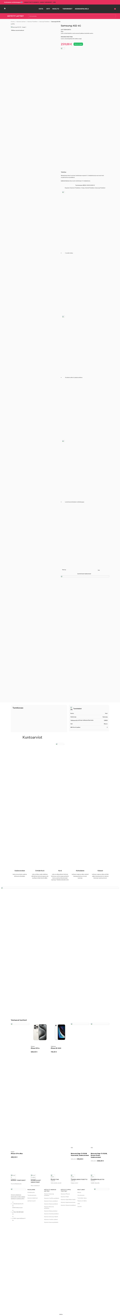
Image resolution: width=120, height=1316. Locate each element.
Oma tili (79, 1206)
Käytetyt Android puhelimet (51, 1213)
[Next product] (108, 22)
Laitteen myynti (31, 1201)
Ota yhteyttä (80, 1195)
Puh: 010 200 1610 (18, 1212)
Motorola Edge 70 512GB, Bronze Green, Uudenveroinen (99, 1155)
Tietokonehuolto (31, 1195)
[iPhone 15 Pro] (40, 1032)
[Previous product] (104, 22)
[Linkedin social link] (105, 570)
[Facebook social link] (110, 2)
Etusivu (13, 21)
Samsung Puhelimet (44, 21)
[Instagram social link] (112, 2)
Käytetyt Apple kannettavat (68, 1202)
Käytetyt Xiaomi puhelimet (51, 1204)
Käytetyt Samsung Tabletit (51, 1216)
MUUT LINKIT (81, 1189)
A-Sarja (82, 188)
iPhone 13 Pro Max (17, 1153)
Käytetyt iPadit (65, 1196)
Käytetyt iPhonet (65, 1194)
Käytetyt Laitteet (21, 21)
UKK (78, 1203)
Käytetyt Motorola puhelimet (49, 1207)
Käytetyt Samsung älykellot (51, 1222)
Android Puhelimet (90, 188)
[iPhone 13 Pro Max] (20, 1084)
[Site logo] (10, 8)
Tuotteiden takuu (82, 1198)
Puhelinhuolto (31, 1192)
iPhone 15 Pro (35, 1048)
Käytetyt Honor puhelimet (51, 1201)
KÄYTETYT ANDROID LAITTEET (50, 1190)
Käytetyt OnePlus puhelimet (51, 1198)
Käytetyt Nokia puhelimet (50, 1211)
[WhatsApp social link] (114, 2)
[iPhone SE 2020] (60, 1032)
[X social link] (103, 570)
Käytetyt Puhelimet (32, 21)
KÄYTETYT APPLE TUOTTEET (66, 1190)
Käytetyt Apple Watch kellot (68, 1199)
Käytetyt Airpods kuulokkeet (68, 1205)
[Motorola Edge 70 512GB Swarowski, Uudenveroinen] (80, 1084)
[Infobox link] (85, 114)
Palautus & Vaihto (82, 1201)
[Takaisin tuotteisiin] (106, 22)
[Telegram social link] (109, 570)
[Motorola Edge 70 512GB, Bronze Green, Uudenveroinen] (100, 1084)
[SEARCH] (114, 16)
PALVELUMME (31, 1189)
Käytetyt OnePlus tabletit (51, 1219)
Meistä (79, 1192)
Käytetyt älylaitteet (32, 1198)
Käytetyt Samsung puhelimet (49, 1194)
